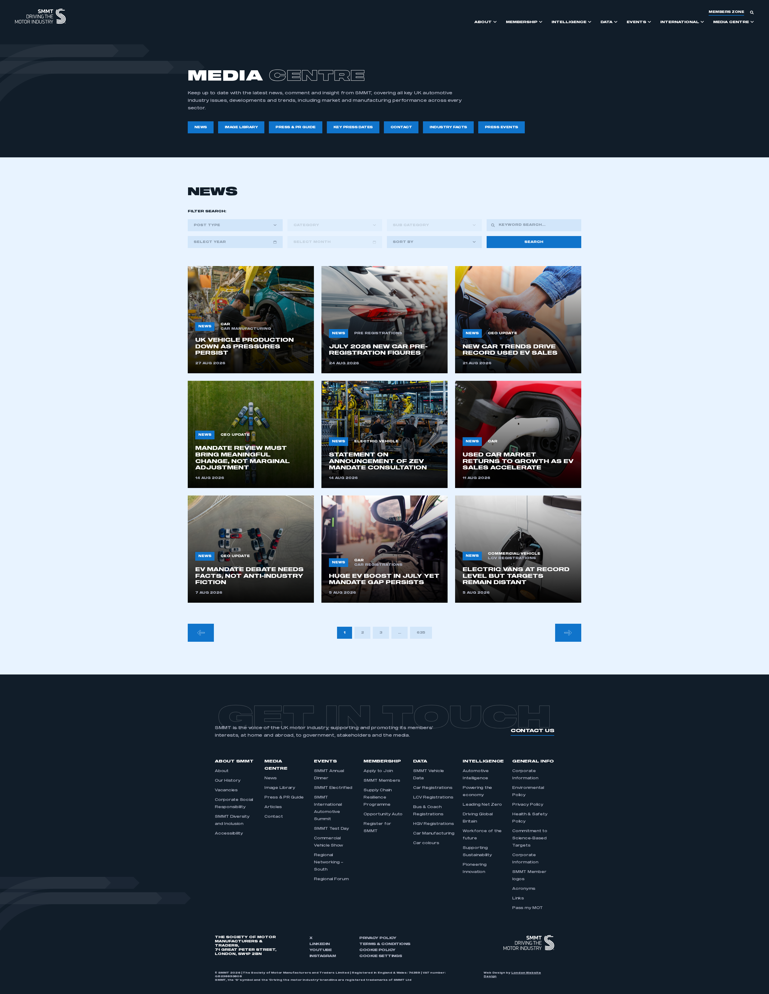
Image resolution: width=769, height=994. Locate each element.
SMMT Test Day (331, 829)
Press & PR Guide (284, 797)
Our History (227, 781)
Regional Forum (331, 879)
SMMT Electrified (333, 788)
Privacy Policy (527, 805)
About (222, 771)
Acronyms (523, 889)
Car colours (426, 843)
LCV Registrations (433, 797)
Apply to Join (378, 771)
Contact (273, 817)
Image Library (279, 788)
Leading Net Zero (482, 805)
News (270, 778)
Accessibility (229, 833)
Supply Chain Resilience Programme (377, 798)
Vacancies (226, 790)
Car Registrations (432, 788)
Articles (273, 807)
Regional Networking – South (328, 862)
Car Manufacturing (433, 833)
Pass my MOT (527, 908)
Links (518, 898)
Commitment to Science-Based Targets (529, 838)
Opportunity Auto (383, 814)
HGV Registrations (433, 824)
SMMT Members (381, 781)
